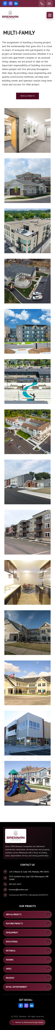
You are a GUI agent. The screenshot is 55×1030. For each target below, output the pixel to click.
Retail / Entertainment (16, 987)
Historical (10, 951)
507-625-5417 (15, 884)
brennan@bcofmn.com (18, 889)
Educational (12, 941)
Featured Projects (14, 923)
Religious (10, 978)
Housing (9, 960)
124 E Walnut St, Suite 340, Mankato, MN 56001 (29, 871)
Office (8, 969)
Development (12, 932)
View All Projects (13, 914)
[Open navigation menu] (50, 15)
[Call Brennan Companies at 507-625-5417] (42, 3)
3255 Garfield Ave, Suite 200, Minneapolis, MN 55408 (28, 878)
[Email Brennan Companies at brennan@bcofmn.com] (49, 3)
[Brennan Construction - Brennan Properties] (10, 15)
